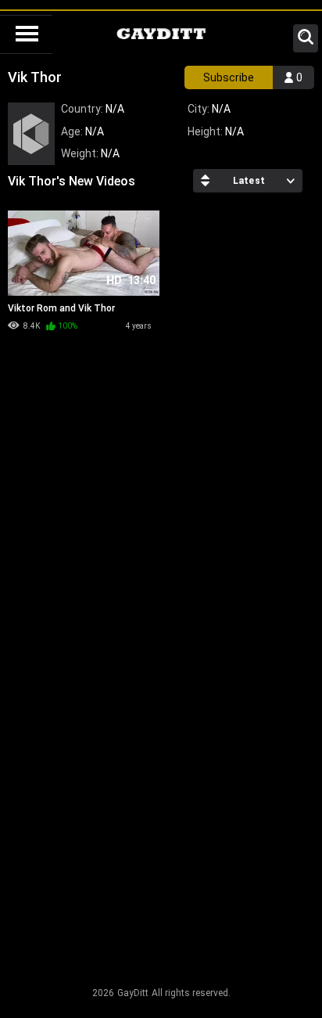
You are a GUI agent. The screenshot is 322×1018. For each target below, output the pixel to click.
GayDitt (132, 992)
